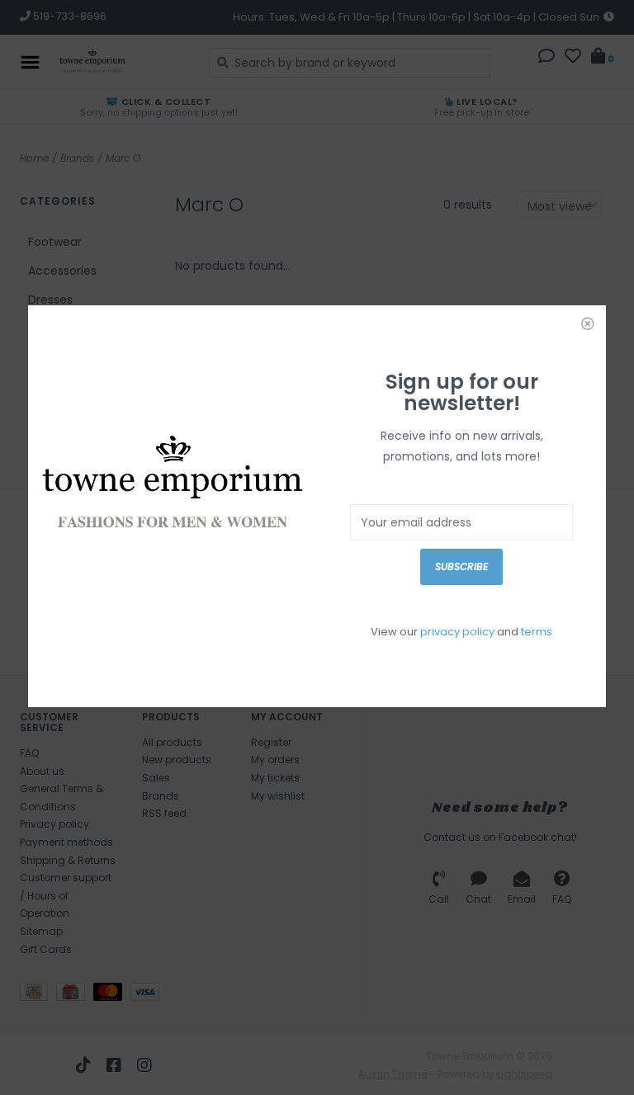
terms (536, 632)
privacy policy (457, 632)
